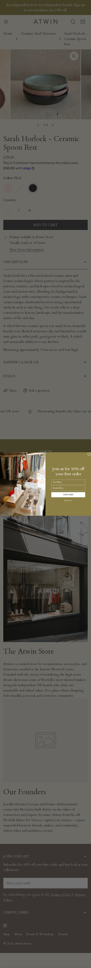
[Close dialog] (89, 454)
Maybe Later (68, 500)
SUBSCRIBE (68, 494)
